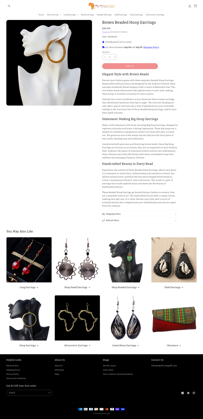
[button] (9, 6)
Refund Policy (12, 366)
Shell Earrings (172, 287)
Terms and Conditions (16, 378)
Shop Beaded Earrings (124, 287)
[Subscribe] (49, 393)
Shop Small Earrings (75, 287)
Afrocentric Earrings (76, 345)
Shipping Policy (151, 47)
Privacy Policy (12, 374)
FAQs (57, 374)
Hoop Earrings (27, 345)
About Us (59, 366)
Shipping (105, 32)
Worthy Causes (109, 366)
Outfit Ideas (108, 370)
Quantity (106, 52)
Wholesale (59, 370)
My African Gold (104, 413)
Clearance (172, 345)
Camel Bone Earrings (124, 345)
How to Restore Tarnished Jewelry (118, 374)
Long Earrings (28, 287)
